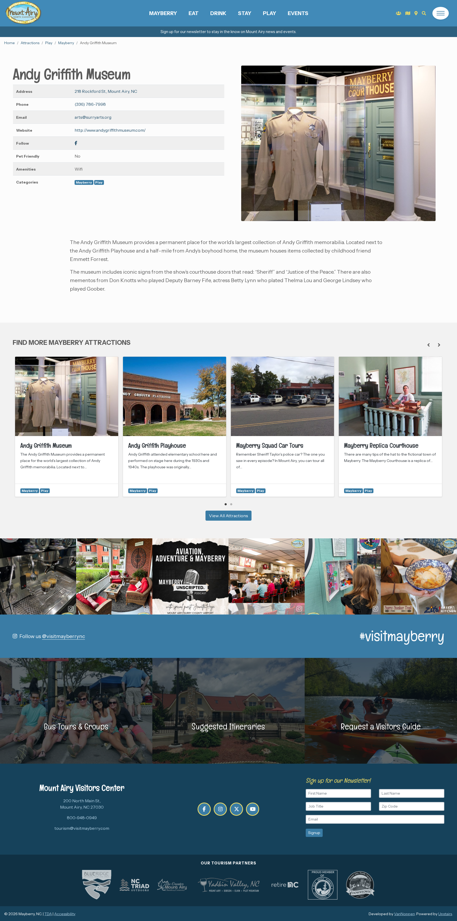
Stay (244, 13)
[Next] (439, 345)
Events (298, 13)
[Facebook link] (76, 143)
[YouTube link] (252, 809)
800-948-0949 (82, 817)
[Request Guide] (407, 13)
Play (269, 13)
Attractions (30, 43)
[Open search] (424, 13)
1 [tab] (226, 504)
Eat (194, 13)
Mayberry (163, 13)
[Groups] (398, 13)
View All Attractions (228, 515)
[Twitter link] (236, 809)
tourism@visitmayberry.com (81, 828)
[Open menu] (440, 13)
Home (9, 43)
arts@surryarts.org (93, 117)
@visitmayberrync (63, 636)
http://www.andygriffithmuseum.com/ (110, 130)
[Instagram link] (220, 809)
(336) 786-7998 (90, 104)
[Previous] (428, 345)
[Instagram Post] (38, 576)
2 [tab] (231, 504)
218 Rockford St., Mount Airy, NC (106, 91)
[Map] (416, 13)
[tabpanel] (67, 426)
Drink (218, 13)
